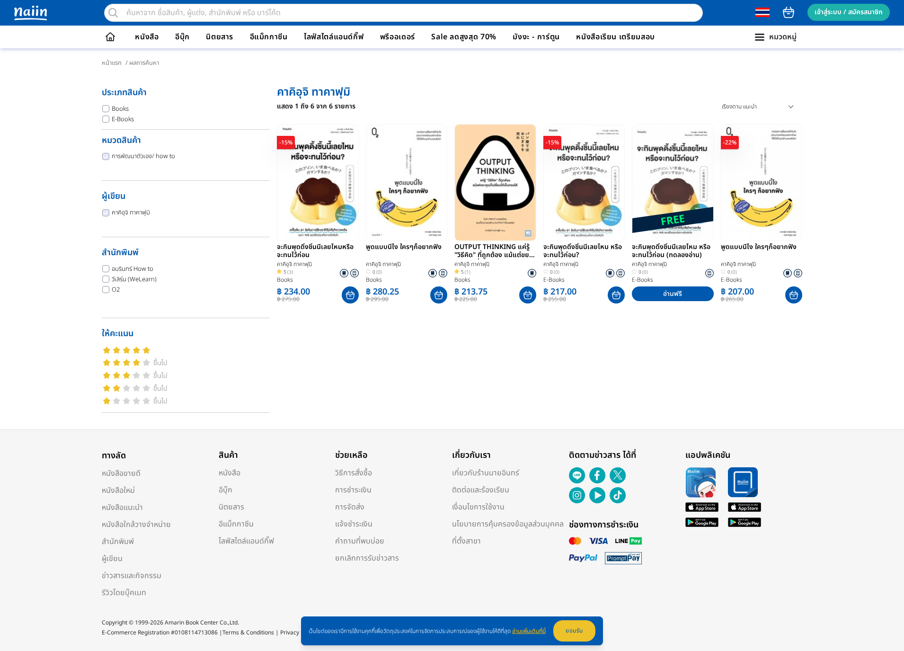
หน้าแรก (112, 63)
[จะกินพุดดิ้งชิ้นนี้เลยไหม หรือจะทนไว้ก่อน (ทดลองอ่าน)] (673, 182)
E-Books (123, 119)
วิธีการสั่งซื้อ (353, 473)
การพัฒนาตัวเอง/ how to (143, 156)
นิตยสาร (219, 37)
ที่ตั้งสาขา (466, 541)
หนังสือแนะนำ (122, 507)
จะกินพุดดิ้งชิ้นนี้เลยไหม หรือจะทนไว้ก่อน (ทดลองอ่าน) (671, 251)
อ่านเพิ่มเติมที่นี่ (529, 631)
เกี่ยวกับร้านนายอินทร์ (485, 473)
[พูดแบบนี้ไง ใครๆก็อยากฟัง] (407, 182)
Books (120, 109)
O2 (116, 289)
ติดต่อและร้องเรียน (480, 490)
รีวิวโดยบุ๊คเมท (124, 592)
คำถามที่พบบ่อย (359, 541)
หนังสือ (147, 37)
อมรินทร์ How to (132, 269)
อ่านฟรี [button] (672, 294)
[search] (113, 12)
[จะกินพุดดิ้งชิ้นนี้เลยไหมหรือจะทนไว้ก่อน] (318, 182)
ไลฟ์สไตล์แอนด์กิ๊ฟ (333, 37)
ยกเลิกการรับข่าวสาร (367, 558)
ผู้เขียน (112, 558)
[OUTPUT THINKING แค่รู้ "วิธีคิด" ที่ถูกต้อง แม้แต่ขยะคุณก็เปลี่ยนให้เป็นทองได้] (495, 182)
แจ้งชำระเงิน (353, 524)
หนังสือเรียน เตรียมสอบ (615, 37)
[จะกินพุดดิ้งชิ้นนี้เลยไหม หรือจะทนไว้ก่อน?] (584, 182)
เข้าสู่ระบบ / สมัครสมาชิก (849, 12)
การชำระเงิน (353, 490)
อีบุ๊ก (182, 37)
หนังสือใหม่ (118, 490)
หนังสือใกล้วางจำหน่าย (136, 524)
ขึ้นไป (160, 363)
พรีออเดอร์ (397, 37)
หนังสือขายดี (121, 473)
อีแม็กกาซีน (269, 37)
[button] (350, 294)
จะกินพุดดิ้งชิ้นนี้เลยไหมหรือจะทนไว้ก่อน (315, 251)
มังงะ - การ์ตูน (536, 37)
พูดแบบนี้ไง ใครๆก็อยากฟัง (404, 247)
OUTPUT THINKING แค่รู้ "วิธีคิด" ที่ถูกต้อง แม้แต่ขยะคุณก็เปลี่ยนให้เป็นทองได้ (493, 251)
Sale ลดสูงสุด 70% (463, 37)
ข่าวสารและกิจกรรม (131, 575)
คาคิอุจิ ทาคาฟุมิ (131, 212)
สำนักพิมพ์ (118, 541)
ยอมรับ (574, 630)
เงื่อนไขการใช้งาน (478, 507)
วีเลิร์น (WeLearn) (134, 279)
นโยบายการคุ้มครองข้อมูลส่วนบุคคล (508, 524)
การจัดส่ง (349, 507)
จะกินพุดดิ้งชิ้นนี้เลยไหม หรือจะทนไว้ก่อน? (582, 251)
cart (788, 12)
